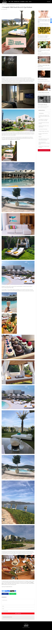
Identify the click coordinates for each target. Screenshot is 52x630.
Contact (30, 1)
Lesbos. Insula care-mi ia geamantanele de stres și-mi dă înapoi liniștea (44, 143)
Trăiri (12, 1)
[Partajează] (51, 22)
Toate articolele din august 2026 (44, 150)
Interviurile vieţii (17, 1)
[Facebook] (51, 19)
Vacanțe (26, 1)
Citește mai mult (44, 34)
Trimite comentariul (18, 613)
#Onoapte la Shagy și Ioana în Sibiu (44, 131)
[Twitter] (51, 21)
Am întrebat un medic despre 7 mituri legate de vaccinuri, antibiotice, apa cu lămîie (44, 116)
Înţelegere (40, 136)
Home (9, 1)
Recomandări (22, 1)
